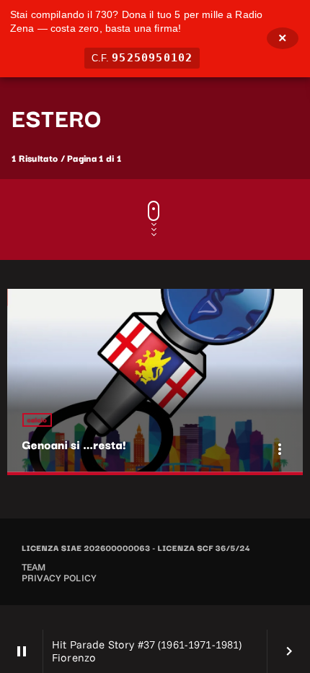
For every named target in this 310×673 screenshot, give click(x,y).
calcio (37, 419)
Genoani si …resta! (74, 444)
